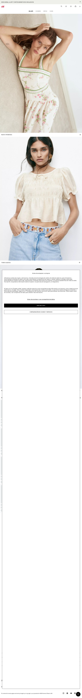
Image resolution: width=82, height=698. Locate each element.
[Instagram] (63, 693)
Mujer (31, 11)
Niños (45, 11)
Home (51, 11)
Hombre (38, 11)
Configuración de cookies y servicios (41, 312)
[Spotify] (67, 693)
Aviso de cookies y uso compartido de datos (41, 299)
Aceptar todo (41, 305)
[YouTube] (71, 693)
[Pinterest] (75, 693)
